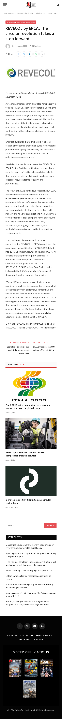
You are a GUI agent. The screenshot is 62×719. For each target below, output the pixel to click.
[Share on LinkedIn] (30, 54)
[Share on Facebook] (18, 54)
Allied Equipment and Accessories (21, 22)
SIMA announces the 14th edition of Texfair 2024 (44, 348)
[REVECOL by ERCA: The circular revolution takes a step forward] (31, 85)
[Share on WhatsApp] (36, 54)
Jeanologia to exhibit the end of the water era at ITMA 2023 (18, 350)
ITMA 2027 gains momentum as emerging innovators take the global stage (27, 406)
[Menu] (5, 4)
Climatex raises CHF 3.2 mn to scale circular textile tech (28, 501)
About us (12, 635)
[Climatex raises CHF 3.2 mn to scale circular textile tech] (31, 481)
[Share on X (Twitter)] (24, 54)
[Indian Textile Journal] (31, 4)
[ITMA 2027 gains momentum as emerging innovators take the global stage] (31, 386)
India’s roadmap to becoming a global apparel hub (29, 570)
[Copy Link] (42, 54)
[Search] (57, 4)
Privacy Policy (44, 635)
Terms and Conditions (31, 639)
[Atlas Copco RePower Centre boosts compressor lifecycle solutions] (31, 433)
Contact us (26, 635)
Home (5, 13)
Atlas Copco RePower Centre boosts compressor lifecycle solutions (24, 454)
